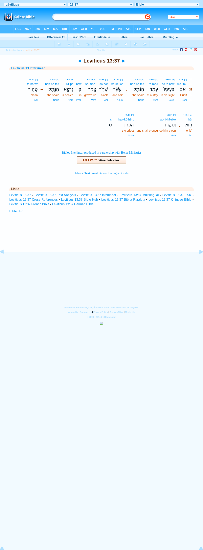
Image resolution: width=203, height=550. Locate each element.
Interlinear (18, 50)
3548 (127, 115)
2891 (169, 115)
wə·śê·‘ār (117, 84)
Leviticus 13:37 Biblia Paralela (123, 199)
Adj (106, 100)
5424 (138, 79)
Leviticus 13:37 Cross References (33, 199)
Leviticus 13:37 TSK (177, 195)
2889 (31, 79)
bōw (78, 84)
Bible (8, 50)
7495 (67, 79)
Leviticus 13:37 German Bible (73, 204)
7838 (101, 79)
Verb (155, 100)
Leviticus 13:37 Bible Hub (79, 199)
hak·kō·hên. (126, 119)
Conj (184, 100)
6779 (90, 79)
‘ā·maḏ (153, 84)
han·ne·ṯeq (137, 84)
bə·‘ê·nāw (168, 84)
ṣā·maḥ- (90, 84)
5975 (152, 79)
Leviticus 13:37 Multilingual (139, 195)
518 (181, 79)
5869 (168, 79)
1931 (186, 115)
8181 (116, 79)
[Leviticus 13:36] (5, 260)
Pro (190, 135)
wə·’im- (182, 84)
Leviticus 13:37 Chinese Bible (170, 199)
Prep (78, 100)
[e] (185, 79)
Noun (171, 100)
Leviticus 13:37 (20, 195)
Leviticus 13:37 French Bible (29, 204)
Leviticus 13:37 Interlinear (97, 195)
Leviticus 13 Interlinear (28, 68)
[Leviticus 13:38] (198, 260)
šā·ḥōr (104, 84)
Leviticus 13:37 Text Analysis (55, 195)
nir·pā (69, 84)
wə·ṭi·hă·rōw (168, 119)
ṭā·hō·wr (32, 84)
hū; (190, 119)
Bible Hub (16, 211)
